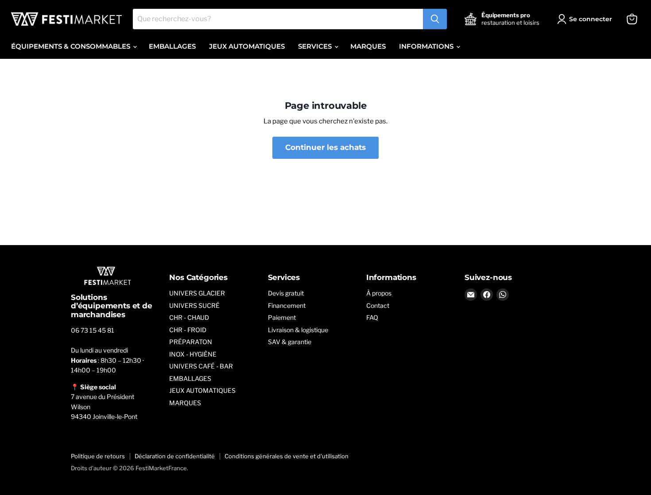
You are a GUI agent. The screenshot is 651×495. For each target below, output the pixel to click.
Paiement (282, 317)
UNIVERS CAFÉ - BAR (201, 366)
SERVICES (315, 46)
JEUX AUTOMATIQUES (247, 46)
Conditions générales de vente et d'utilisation (287, 456)
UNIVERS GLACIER (197, 293)
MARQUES (368, 46)
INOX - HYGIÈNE (193, 354)
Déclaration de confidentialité (175, 456)
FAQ (372, 317)
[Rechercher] (435, 19)
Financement (287, 305)
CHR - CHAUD (189, 317)
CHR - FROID (187, 330)
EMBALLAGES (172, 46)
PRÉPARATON (190, 341)
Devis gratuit (286, 293)
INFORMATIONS (427, 46)
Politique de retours (98, 456)
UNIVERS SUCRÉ (194, 305)
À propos (378, 293)
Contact (377, 305)
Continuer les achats (325, 147)
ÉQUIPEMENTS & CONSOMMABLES (71, 46)
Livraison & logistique (298, 330)
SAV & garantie (289, 341)
